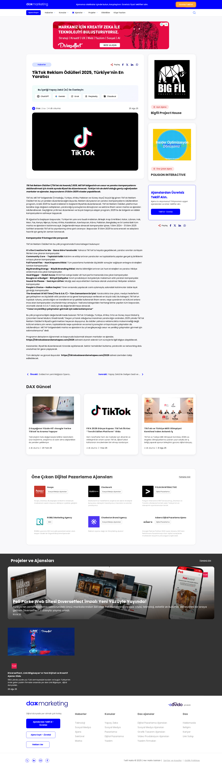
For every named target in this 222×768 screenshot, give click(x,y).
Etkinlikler (105, 12)
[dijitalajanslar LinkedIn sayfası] (34, 760)
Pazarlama (111, 731)
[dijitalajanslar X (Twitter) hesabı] (27, 760)
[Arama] (194, 12)
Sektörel (79, 736)
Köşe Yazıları (120, 12)
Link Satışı (188, 736)
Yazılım (109, 740)
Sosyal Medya (83, 727)
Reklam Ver (37, 744)
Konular (62, 12)
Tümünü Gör (185, 477)
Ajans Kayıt (33, 12)
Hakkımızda (189, 722)
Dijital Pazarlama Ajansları (152, 722)
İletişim (187, 727)
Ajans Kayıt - (41, 734)
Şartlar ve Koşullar (172, 760)
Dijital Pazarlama (114, 736)
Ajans (78, 731)
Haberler (49, 12)
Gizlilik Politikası (192, 760)
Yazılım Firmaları (147, 740)
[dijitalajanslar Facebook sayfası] (47, 760)
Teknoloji (80, 722)
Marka (78, 740)
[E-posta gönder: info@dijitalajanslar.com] (40, 760)
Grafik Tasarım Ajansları (151, 731)
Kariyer (187, 731)
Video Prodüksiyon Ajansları (153, 736)
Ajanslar (79, 12)
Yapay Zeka (111, 722)
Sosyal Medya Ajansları (151, 727)
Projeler (92, 12)
